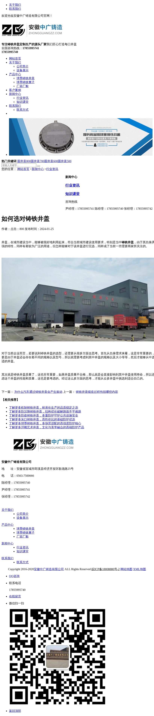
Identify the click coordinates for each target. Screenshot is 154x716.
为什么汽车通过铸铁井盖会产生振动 (38, 391)
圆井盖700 (37, 161)
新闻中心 (38, 169)
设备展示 (23, 517)
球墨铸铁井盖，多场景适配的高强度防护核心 (45, 423)
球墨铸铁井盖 (26, 528)
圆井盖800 (24, 161)
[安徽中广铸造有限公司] (32, 40)
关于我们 (15, 4)
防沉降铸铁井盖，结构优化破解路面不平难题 (45, 411)
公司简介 (23, 513)
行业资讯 (52, 169)
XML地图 (139, 569)
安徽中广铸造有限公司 (49, 569)
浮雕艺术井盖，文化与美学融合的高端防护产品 (46, 427)
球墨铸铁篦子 (26, 532)
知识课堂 (72, 194)
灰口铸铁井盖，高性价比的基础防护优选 (42, 419)
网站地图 (126, 569)
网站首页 (23, 169)
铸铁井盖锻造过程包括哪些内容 (97, 391)
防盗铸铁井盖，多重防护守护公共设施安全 (43, 415)
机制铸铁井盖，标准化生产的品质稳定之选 (43, 407)
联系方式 (23, 562)
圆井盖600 (51, 161)
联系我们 (15, 8)
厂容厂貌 (23, 536)
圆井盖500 (64, 161)
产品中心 (8, 524)
